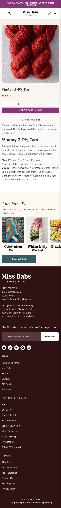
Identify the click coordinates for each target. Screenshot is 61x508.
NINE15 (26, 503)
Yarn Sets (6, 368)
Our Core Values (10, 467)
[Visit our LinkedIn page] (22, 347)
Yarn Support (8, 483)
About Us (6, 462)
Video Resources (10, 431)
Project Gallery (9, 436)
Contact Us (7, 478)
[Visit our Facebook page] (4, 347)
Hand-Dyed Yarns (10, 363)
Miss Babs (35, 499)
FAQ (4, 404)
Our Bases (7, 410)
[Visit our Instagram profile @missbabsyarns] (10, 347)
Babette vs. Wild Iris (11, 426)
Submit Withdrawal (11, 447)
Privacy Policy (8, 489)
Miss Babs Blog (9, 421)
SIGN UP (50, 336)
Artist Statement (10, 473)
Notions (6, 373)
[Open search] (9, 13)
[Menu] (4, 13)
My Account (8, 442)
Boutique (6, 390)
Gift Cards (7, 384)
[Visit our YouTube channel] (16, 347)
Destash (6, 379)
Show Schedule (9, 415)
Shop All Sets (19, 259)
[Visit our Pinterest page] (29, 347)
